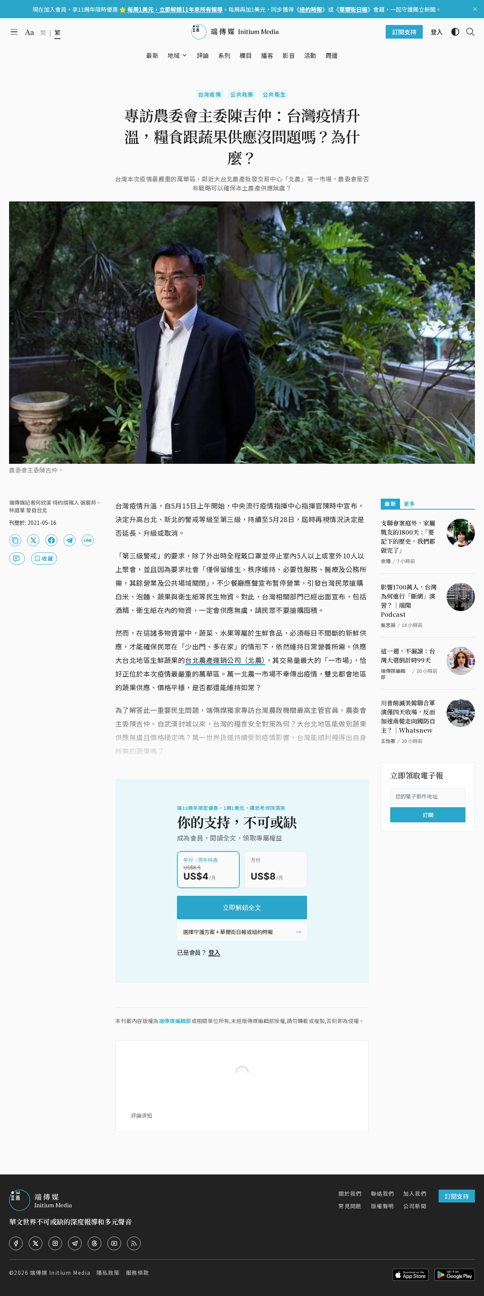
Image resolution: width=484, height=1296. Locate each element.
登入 (214, 952)
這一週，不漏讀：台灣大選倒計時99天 (408, 655)
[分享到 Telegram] (70, 540)
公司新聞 (415, 1206)
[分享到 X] (33, 540)
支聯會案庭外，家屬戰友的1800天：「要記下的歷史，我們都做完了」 (408, 537)
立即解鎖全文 (242, 907)
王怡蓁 (388, 740)
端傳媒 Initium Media (60, 1272)
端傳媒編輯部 (175, 1021)
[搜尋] (467, 31)
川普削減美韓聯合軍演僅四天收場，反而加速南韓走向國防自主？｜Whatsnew (408, 717)
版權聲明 (382, 1206)
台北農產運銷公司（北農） (225, 660)
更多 (410, 503)
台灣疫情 (210, 94)
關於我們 (350, 1193)
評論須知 (141, 1115)
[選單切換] (185, 55)
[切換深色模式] (452, 31)
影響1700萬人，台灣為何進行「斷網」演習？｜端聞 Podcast (409, 601)
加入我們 (415, 1193)
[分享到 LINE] (88, 540)
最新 (390, 503)
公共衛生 (274, 94)
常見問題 (350, 1206)
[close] (475, 9)
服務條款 (137, 1272)
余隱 (386, 561)
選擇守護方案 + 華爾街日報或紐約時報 (228, 932)
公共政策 (242, 94)
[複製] (15, 540)
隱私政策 (108, 1272)
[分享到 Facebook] (51, 540)
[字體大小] (29, 32)
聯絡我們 (382, 1193)
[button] (174, 55)
